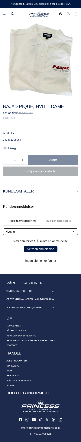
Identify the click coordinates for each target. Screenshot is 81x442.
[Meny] (4, 13)
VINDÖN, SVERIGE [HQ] (18, 291)
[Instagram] (27, 419)
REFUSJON (12, 375)
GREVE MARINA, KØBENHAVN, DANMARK (29, 299)
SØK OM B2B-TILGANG (18, 380)
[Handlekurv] (76, 14)
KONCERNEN (13, 325)
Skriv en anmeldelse (40, 249)
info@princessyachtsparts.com (40, 427)
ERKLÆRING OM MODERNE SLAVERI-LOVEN (30, 340)
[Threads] (53, 419)
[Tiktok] (40, 419)
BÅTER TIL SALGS (16, 330)
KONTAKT (11, 345)
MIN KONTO (12, 365)
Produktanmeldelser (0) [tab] (22, 220)
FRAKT (10, 370)
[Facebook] (20, 419)
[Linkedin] (60, 419)
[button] (60, 14)
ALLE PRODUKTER (16, 360)
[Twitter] (47, 419)
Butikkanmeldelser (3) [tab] (59, 220)
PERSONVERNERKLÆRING (21, 335)
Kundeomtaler (18, 191)
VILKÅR (10, 385)
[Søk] (12, 14)
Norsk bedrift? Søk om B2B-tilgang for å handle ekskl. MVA (40, 4)
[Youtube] (34, 419)
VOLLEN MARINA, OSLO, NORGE (24, 307)
